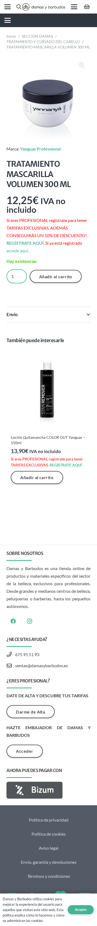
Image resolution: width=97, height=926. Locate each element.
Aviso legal (48, 847)
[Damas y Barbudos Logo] (43, 7)
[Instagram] (29, 621)
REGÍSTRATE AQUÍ (25, 243)
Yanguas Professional (40, 148)
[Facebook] (13, 621)
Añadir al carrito (55, 276)
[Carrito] (87, 7)
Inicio (11, 36)
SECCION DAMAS (37, 36)
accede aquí (17, 250)
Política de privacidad (48, 819)
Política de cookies (49, 833)
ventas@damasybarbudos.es (41, 665)
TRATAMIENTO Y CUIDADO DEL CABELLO (43, 41)
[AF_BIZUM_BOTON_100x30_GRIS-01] (48, 790)
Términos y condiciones (48, 876)
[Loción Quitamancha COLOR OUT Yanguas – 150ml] (48, 390)
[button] (7, 7)
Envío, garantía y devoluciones (49, 862)
